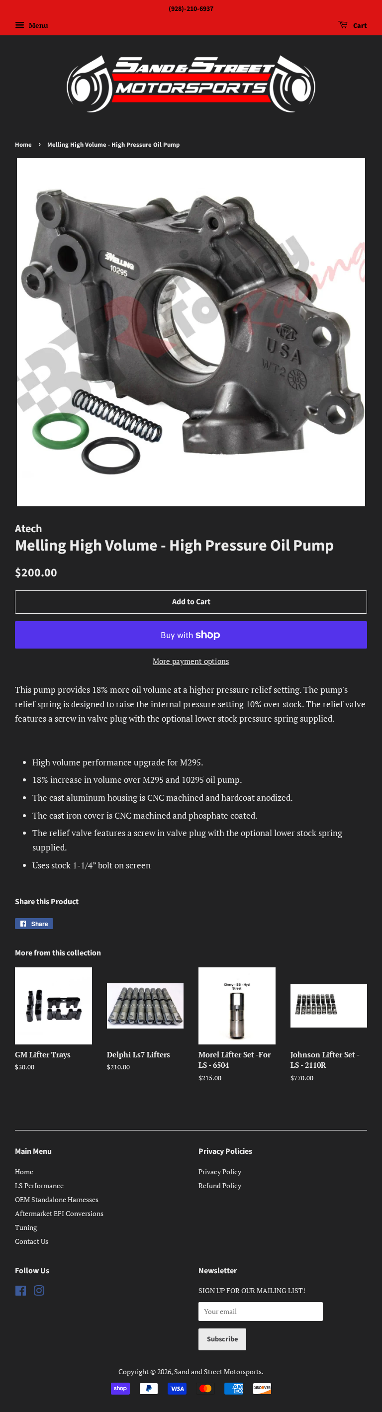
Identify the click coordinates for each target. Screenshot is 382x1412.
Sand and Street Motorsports (218, 1371)
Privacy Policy (219, 1171)
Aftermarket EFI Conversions (59, 1213)
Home (23, 144)
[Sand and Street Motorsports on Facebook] (20, 1292)
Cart (359, 26)
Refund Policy (219, 1185)
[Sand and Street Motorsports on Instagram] (38, 1292)
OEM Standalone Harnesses (56, 1199)
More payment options (191, 661)
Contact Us (31, 1241)
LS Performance (39, 1185)
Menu (37, 25)
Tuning (26, 1227)
